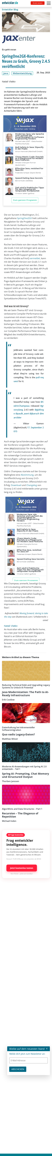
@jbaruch (34, 413)
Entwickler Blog (10, 9)
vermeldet (35, 258)
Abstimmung (27, 474)
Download (16, 485)
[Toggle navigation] (11, 3)
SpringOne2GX (24, 218)
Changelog (31, 485)
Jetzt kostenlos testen (21, 868)
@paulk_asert (22, 413)
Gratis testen (37, 3)
